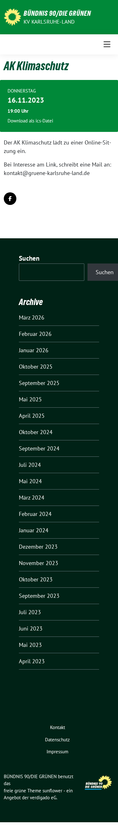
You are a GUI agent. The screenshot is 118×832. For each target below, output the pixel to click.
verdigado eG (43, 798)
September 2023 (39, 595)
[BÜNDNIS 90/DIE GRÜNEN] (12, 16)
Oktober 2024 (36, 432)
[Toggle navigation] (107, 44)
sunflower (52, 791)
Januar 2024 (33, 530)
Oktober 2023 (36, 579)
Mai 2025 (30, 399)
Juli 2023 (30, 612)
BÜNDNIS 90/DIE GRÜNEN (57, 13)
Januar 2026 (33, 350)
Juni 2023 (30, 628)
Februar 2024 (35, 514)
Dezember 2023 (38, 546)
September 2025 (39, 383)
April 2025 (32, 415)
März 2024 (31, 497)
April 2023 (32, 661)
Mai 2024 (30, 481)
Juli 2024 (30, 464)
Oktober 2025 (36, 366)
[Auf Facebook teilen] (10, 198)
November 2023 (38, 563)
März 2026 (31, 317)
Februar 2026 (35, 333)
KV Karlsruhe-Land (49, 21)
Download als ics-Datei (30, 121)
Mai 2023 (30, 644)
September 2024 (39, 448)
